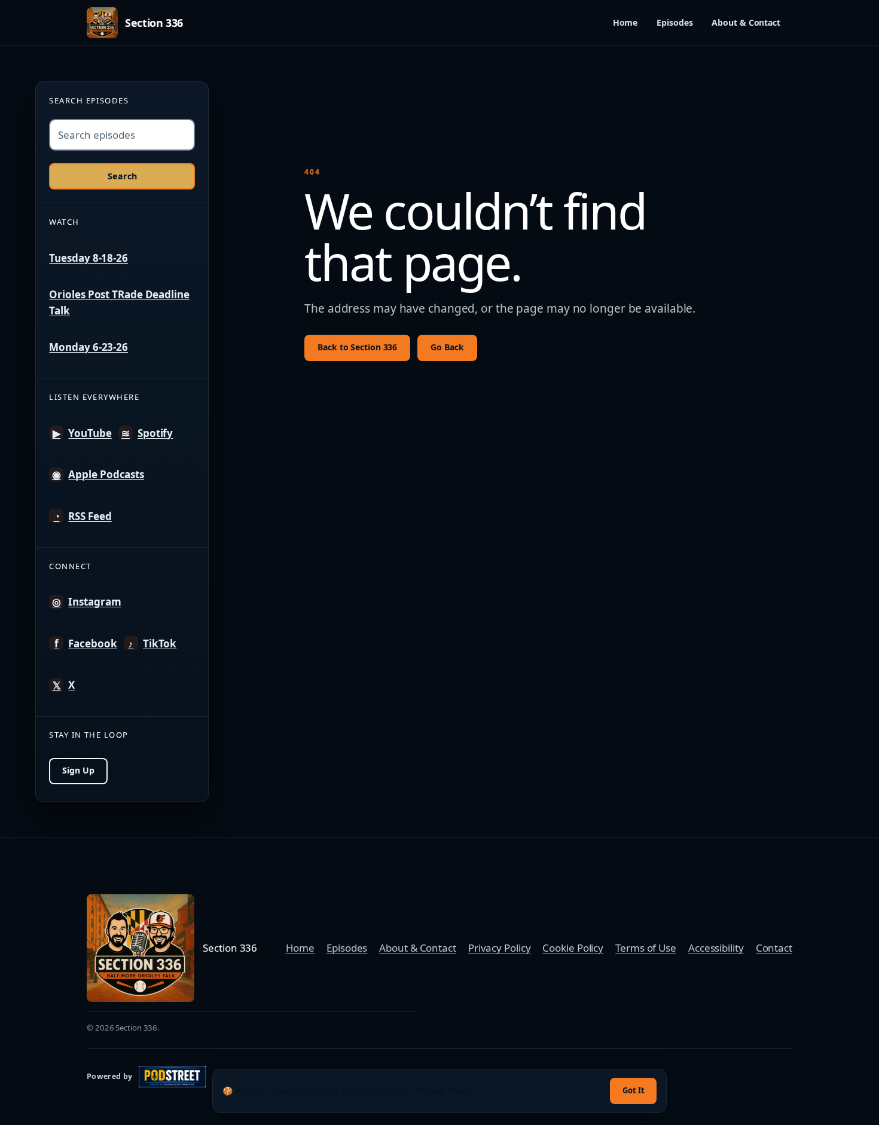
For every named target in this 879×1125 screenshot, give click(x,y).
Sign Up (78, 770)
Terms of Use (645, 948)
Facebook (85, 643)
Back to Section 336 (357, 347)
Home (625, 22)
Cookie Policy (572, 948)
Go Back (447, 347)
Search (122, 176)
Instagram (86, 602)
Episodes (674, 22)
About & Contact (746, 22)
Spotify (147, 433)
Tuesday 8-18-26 (88, 258)
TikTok (152, 643)
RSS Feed (82, 516)
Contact (774, 948)
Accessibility (716, 948)
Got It (633, 1090)
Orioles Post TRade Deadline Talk (119, 302)
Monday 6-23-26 (88, 347)
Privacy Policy (499, 948)
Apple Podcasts (98, 474)
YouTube (82, 433)
